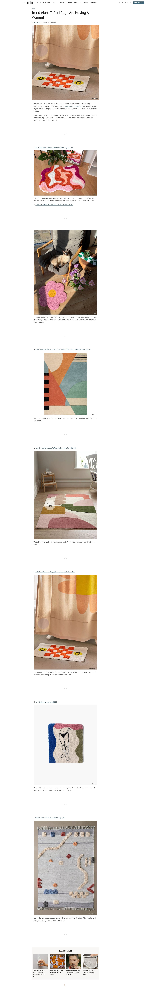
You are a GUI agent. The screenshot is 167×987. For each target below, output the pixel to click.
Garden (69, 2)
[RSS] (131, 3)
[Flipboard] (125, 3)
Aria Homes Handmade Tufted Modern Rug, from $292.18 (56, 448)
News (33, 9)
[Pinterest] (122, 3)
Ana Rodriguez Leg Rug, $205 (46, 702)
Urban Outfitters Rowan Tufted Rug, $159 (50, 818)
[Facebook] (120, 3)
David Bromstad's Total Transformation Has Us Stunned (73, 972)
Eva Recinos (36, 22)
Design (54, 2)
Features (94, 2)
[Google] (128, 3)
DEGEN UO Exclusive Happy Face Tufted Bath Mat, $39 (55, 572)
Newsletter (139, 2)
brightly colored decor (73, 106)
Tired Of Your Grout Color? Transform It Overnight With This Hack (39, 973)
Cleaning (62, 2)
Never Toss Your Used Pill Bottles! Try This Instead (56, 972)
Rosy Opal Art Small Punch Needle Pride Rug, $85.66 (54, 147)
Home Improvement (43, 2)
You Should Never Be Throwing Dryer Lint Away (89, 972)
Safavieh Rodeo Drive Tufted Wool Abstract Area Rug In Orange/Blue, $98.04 (63, 349)
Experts (85, 2)
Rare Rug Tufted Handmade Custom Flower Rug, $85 (54, 205)
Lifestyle (77, 2)
